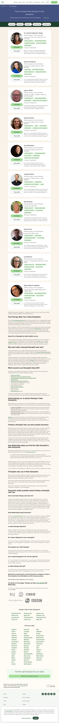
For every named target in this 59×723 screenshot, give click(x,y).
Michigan (26, 639)
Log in (47, 2)
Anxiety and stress (15, 375)
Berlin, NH (39, 619)
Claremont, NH (40, 615)
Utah (37, 647)
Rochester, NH (28, 613)
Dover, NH (14, 619)
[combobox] (12, 24)
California (14, 637)
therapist (32, 360)
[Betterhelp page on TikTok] (48, 703)
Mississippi (27, 643)
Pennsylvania (40, 635)
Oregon (38, 633)
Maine (25, 633)
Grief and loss (14, 379)
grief (46, 341)
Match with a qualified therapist (29, 676)
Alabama (14, 629)
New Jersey (27, 655)
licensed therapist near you (19, 320)
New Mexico (27, 658)
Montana (26, 647)
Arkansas (14, 635)
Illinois (13, 658)
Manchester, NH (16, 613)
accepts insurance (17, 516)
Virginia (38, 651)
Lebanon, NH (39, 613)
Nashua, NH (15, 615)
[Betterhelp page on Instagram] (45, 703)
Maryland (26, 635)
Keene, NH (27, 615)
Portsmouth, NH (28, 617)
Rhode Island (39, 637)
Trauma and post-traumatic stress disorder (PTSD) (23, 378)
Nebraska (26, 649)
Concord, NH (15, 617)
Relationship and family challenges (19, 381)
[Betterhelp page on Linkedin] (54, 703)
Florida (13, 649)
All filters (45, 24)
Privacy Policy (9, 711)
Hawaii (13, 653)
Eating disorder (15, 391)
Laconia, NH (27, 619)
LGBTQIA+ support (12, 342)
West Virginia (40, 655)
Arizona (14, 633)
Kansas (14, 664)
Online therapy (37, 328)
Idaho (13, 655)
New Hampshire (28, 653)
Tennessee (39, 643)
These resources (21, 685)
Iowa (13, 662)
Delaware (14, 643)
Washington (39, 653)
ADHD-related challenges (17, 386)
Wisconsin (39, 658)
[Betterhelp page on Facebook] (42, 703)
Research (10, 417)
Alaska (13, 631)
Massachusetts (28, 637)
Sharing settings (26, 718)
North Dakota (27, 664)
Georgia (14, 651)
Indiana (14, 660)
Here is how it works (30, 452)
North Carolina (28, 662)
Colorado (14, 639)
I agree (35, 718)
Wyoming (39, 660)
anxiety (39, 341)
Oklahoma (39, 631)
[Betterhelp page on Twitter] (51, 703)
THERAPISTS (3, 6)
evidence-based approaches (43, 352)
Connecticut (15, 641)
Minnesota (27, 641)
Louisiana (26, 631)
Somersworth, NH (41, 617)
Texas (38, 645)
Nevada (26, 651)
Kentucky (26, 629)
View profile (17, 51)
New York (26, 660)
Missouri (26, 645)
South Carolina (40, 639)
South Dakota (40, 641)
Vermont (38, 649)
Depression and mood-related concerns (21, 376)
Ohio (37, 629)
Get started (54, 2)
